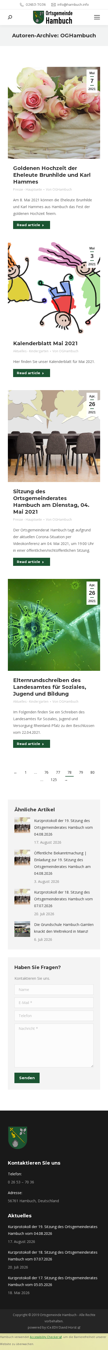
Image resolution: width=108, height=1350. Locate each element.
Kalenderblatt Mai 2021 (45, 343)
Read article (28, 225)
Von (59, 189)
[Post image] (22, 825)
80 (92, 772)
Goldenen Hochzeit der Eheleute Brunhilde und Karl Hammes (52, 175)
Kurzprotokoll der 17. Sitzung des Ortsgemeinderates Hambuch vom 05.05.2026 (53, 1281)
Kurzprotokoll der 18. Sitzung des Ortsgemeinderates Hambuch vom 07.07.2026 (63, 899)
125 (54, 779)
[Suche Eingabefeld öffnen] (10, 17)
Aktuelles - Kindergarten (30, 351)
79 (81, 772)
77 (58, 772)
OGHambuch (78, 35)
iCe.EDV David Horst (62, 1327)
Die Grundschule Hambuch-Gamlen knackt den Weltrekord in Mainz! (64, 928)
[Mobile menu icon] (97, 17)
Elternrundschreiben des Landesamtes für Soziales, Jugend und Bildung (49, 687)
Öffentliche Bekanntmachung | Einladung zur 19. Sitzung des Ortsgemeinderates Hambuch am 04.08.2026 (62, 863)
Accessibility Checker (44, 1337)
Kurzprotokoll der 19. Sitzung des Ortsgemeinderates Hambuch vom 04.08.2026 (63, 827)
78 (69, 772)
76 (46, 772)
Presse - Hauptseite (27, 189)
